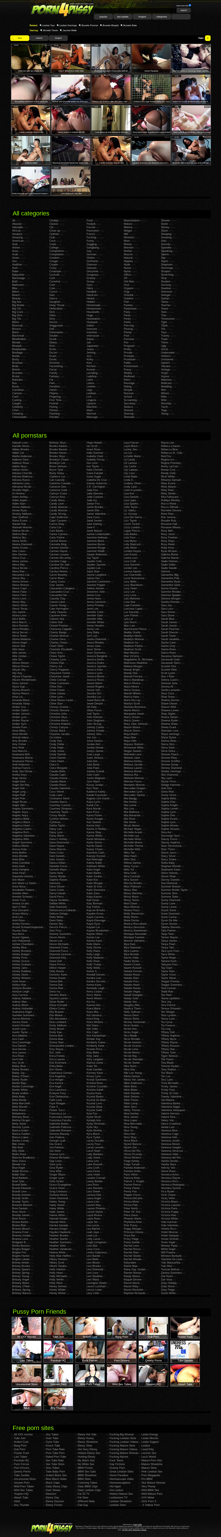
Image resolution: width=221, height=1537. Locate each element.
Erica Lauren (57, 1059)
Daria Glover (57, 886)
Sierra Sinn (167, 744)
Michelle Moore (133, 842)
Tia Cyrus (167, 1022)
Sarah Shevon (169, 632)
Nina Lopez (130, 1120)
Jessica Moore (95, 676)
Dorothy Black (57, 994)
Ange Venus (19, 778)
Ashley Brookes (21, 950)
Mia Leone (130, 805)
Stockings (167, 267)
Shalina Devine (170, 700)
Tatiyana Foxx (169, 964)
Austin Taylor (20, 1032)
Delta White (56, 917)
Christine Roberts (60, 723)
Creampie (55, 271)
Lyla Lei (128, 618)
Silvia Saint (168, 747)
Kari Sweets (94, 822)
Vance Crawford (170, 1123)
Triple (164, 339)
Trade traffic (137, 1524)
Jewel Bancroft (96, 700)
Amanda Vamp (21, 703)
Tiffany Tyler (168, 1052)
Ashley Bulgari (21, 954)
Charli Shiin (56, 645)
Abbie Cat (18, 452)
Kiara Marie (93, 1008)
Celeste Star (56, 618)
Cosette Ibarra (58, 801)
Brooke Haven (57, 452)
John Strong (94, 723)
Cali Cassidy (57, 479)
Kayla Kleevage (96, 920)
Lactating (92, 372)
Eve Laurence (57, 1089)
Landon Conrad (96, 1177)
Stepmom (166, 264)
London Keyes (132, 551)
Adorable (17, 227)
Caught (16, 403)
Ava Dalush (19, 1045)
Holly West (56, 1282)
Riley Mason (168, 486)
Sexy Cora (167, 693)
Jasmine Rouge (96, 547)
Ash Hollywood (21, 940)
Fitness (53, 410)
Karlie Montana (96, 839)
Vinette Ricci (168, 1228)
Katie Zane (93, 893)
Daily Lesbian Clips (89, 1490)
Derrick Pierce (58, 927)
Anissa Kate (19, 849)
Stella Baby (168, 862)
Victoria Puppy (170, 1211)
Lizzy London (132, 527)
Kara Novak (94, 808)
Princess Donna (133, 1232)
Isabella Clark (95, 456)
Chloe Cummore (59, 683)
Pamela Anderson (134, 1167)
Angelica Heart (21, 825)
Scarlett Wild (169, 669)
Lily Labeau (131, 469)
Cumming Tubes (87, 1482)
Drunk (53, 339)
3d (13, 220)
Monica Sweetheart (135, 930)
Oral (126, 284)
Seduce (128, 406)
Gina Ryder (56, 1167)
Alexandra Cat (20, 574)
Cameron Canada (59, 483)
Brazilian (17, 362)
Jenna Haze (94, 598)
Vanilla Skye (168, 1164)
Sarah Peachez (170, 629)
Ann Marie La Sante (24, 883)
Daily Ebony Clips (56, 1486)
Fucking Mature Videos (123, 1449)
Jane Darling (94, 524)
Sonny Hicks (168, 795)
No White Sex (86, 1464)
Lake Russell (94, 1164)
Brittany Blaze (20, 1282)
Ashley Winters (21, 978)
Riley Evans (168, 483)
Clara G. (54, 764)
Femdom (54, 386)
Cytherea (54, 822)
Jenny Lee (93, 629)
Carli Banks (56, 530)
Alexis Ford (19, 595)
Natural (128, 257)
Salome (165, 571)
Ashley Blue (19, 947)
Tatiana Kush (169, 961)
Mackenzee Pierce (135, 629)
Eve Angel (55, 1086)
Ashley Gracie (20, 961)
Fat (51, 379)
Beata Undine (20, 1093)
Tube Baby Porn (55, 1471)
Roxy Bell (167, 530)
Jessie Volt (93, 690)
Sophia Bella (168, 798)
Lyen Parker (131, 615)
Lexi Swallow (94, 1276)
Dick (52, 311)
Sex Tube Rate (55, 1460)
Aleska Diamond (22, 544)
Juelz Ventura (95, 757)
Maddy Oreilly (132, 632)
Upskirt (165, 362)
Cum (52, 278)
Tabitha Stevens (170, 927)
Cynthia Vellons (58, 818)
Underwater (168, 352)
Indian (90, 325)
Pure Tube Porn (55, 1453)
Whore (165, 393)
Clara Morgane (58, 767)
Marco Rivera (132, 683)
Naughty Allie (132, 1005)
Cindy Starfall (57, 754)
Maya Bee (130, 737)
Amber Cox (19, 706)
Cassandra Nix (58, 595)
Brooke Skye (57, 456)
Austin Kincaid (20, 1025)
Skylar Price (168, 781)
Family (53, 372)
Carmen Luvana (58, 554)
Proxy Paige (131, 1238)
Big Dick (17, 315)
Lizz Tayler (130, 520)
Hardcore (92, 295)
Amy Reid (18, 747)
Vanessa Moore (170, 1144)
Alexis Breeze (20, 584)
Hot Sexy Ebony (87, 1449)
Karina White (94, 835)
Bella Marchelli (21, 1103)
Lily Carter (130, 466)
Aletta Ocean (20, 547)
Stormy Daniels (170, 879)
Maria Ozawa (132, 690)
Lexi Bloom (93, 1262)
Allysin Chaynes (22, 676)
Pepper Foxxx (132, 1194)
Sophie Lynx (168, 822)
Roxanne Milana (170, 527)
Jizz (89, 356)
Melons (128, 227)
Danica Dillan (57, 862)
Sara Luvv (167, 608)
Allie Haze (18, 649)
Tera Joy (166, 1001)
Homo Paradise (119, 1475)
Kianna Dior (94, 1005)
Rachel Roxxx (132, 1249)
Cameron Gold (58, 490)
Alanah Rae (19, 524)
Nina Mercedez (133, 1123)
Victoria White (169, 1218)
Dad (51, 295)
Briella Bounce (21, 1245)
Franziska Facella (60, 1120)
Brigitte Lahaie (20, 1259)
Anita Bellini (19, 852)
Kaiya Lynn (93, 801)
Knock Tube (53, 1445)
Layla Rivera (94, 1215)
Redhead (129, 376)
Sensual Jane (169, 683)
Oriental (128, 295)
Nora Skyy (130, 1137)
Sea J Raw (167, 676)
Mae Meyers (131, 652)
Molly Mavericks (134, 913)
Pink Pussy (131, 1225)
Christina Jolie (58, 713)
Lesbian (91, 393)
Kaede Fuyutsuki (97, 795)
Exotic (53, 359)
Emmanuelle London (61, 1045)
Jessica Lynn (94, 673)
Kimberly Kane (95, 1045)
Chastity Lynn (57, 659)
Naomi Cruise (132, 964)
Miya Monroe (131, 906)
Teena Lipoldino (170, 998)
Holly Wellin (56, 1279)
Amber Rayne (20, 720)
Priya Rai (129, 1235)
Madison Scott (132, 649)
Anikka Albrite (20, 845)
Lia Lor (128, 452)
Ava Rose (18, 1055)
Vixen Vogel (168, 1242)
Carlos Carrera (58, 534)
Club (52, 237)
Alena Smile (19, 540)
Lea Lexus (93, 1225)
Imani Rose (93, 449)
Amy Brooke (19, 740)
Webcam (166, 383)
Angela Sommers (22, 808)
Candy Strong (57, 513)
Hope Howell (94, 442)
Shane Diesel (169, 703)
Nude (127, 264)
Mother (128, 251)
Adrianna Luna (20, 483)
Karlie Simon (94, 842)
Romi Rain (167, 513)
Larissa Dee (94, 1194)
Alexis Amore (20, 581)
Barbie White (20, 1089)
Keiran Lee (93, 937)
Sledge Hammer (170, 784)
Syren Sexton (169, 923)
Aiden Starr (19, 503)
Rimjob (128, 389)
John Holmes (94, 717)
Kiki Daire (92, 1025)
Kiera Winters (95, 1022)
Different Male (86, 1501)
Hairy (90, 288)
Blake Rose (19, 1154)
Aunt (15, 267)
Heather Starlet (58, 1238)
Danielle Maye (57, 869)
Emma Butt (56, 1035)
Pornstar (129, 339)
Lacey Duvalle (95, 1140)
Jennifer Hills (94, 618)
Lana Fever (93, 1171)
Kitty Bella (93, 1052)
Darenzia (54, 883)
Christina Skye (58, 717)
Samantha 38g (169, 574)
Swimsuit (166, 291)
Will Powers (168, 1252)
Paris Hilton (131, 1174)
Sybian (165, 298)
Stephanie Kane (170, 869)
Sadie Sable (168, 564)
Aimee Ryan (19, 510)
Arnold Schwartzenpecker (27, 927)
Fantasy (54, 376)
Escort (53, 352)
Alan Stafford (20, 517)
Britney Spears (21, 1269)
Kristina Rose (95, 1083)
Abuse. (144, 1530)
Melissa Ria (131, 774)
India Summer (95, 452)
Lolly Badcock (132, 544)
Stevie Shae (168, 876)
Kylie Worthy (94, 1130)
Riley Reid (167, 490)
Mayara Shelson (133, 744)
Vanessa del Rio (171, 1157)
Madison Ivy (131, 642)
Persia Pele (131, 1205)
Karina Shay (94, 832)
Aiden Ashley (20, 496)
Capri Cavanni (57, 520)
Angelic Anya (20, 812)
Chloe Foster (57, 690)
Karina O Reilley (96, 828)
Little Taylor (131, 507)
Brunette (17, 372)
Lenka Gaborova (96, 1252)
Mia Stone (130, 822)
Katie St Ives (94, 886)
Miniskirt (129, 237)
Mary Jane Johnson (136, 723)
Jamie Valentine (96, 513)
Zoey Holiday (169, 1282)
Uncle (164, 349)
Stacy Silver (168, 856)
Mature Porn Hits (151, 1460)
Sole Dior (166, 788)
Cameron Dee (57, 486)
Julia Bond (93, 764)
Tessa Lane (168, 1018)
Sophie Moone (169, 825)
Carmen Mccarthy (60, 557)
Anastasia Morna (22, 757)
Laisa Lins (93, 1161)
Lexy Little (93, 1293)
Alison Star (18, 645)
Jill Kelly (92, 706)
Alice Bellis (19, 618)
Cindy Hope (56, 747)
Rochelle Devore (171, 510)
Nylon (127, 271)
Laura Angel (94, 1198)
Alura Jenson (20, 683)
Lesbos (145, 1445)
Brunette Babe (130, 25)
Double (53, 335)
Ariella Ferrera (20, 923)
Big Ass (16, 301)
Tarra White (168, 954)
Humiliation (93, 318)
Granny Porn (117, 1467)
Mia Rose (129, 818)
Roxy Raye (167, 540)
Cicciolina (55, 737)
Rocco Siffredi (169, 507)
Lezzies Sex (148, 1453)
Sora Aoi (166, 832)
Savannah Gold (170, 659)
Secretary (130, 403)
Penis (127, 315)
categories (161, 16)
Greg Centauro (58, 1191)
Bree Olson (19, 1211)
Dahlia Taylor (57, 825)
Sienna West (168, 740)
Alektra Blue (19, 534)
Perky (127, 318)
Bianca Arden (20, 1130)
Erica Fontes (57, 1055)
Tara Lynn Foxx (170, 950)
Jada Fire (92, 490)
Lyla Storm (130, 622)
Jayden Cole (94, 561)
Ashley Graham (21, 964)
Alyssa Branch (21, 690)
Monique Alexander (135, 933)
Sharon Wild (168, 706)
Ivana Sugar (94, 476)
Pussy (127, 369)
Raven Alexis (132, 1282)
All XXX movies (23, 1434)
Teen (164, 311)
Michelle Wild (132, 849)
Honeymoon (94, 308)
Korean (91, 369)
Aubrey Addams (21, 998)
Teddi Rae (167, 991)
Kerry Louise (94, 991)
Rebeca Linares (170, 446)
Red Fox (166, 456)
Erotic (52, 349)
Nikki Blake (131, 1089)
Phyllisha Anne (133, 1222)
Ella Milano (56, 1015)
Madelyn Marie (133, 635)
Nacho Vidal (131, 957)
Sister (164, 223)
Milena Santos (132, 862)
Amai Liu (17, 696)
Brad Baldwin (20, 1177)
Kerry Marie (94, 994)
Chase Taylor (57, 656)
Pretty (127, 349)
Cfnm (15, 410)
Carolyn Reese (58, 571)
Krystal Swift (94, 1110)
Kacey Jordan (95, 784)
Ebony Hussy (86, 1438)
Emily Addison (57, 1025)
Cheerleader (19, 417)
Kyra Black (93, 1133)
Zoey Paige (168, 1289)
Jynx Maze (93, 781)
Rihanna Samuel (171, 479)
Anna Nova (18, 886)
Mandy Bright (132, 669)
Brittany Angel (20, 1279)
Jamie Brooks (95, 507)
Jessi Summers (96, 652)
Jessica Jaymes (96, 666)
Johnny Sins (94, 734)
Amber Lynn (19, 717)
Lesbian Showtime (121, 1501)
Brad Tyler (18, 1181)
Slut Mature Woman (153, 1482)
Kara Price (93, 812)
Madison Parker (133, 645)
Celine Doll (55, 622)
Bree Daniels (20, 1208)
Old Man (129, 281)
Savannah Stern (170, 662)
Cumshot (54, 281)
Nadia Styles (131, 961)
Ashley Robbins (21, 971)
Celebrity (17, 406)
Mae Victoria (131, 656)
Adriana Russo (21, 479)
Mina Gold (130, 873)
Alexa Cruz (19, 557)
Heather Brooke (58, 1235)
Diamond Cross (58, 947)
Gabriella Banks (59, 1123)
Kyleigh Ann (94, 1120)
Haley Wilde (56, 1208)
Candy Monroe (58, 510)
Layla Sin (92, 1222)
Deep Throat (56, 305)
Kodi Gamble (94, 1069)
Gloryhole (92, 271)
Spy (163, 257)
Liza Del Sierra (133, 517)
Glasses (92, 267)
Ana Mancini (19, 751)
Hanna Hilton (57, 1215)
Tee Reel (166, 994)
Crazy (53, 267)
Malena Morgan (133, 666)
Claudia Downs (58, 778)
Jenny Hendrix (95, 625)
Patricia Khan (132, 1177)
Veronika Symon (171, 1188)
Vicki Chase (168, 1194)
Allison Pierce (20, 666)
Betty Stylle (19, 1123)
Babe (15, 271)
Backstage (18, 278)
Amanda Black (21, 700)
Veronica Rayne (170, 1177)
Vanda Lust (167, 1127)
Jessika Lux (94, 696)
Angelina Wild (20, 839)
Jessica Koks (95, 669)
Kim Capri (93, 1032)
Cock (52, 240)
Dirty (52, 318)
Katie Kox (92, 879)
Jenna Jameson (96, 601)
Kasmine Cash (95, 852)
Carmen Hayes (58, 551)
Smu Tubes (52, 1467)
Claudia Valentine (59, 788)
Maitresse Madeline (135, 662)
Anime (16, 247)
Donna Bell (55, 981)
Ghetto (91, 257)
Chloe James (57, 693)
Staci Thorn (168, 849)
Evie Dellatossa (58, 1096)
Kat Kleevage (95, 859)
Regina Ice (167, 459)
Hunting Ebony (86, 1456)
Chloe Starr (56, 703)
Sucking (166, 284)
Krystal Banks (95, 1096)
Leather (91, 386)
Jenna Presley (95, 605)
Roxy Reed (167, 544)
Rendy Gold (168, 473)
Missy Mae (130, 889)
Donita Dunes (57, 978)
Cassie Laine (57, 601)
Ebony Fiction (54, 1505)
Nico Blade (130, 1035)
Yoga (164, 410)
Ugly (163, 345)
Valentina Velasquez (173, 1110)
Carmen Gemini (58, 547)
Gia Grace (55, 1144)
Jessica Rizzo (95, 679)
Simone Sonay (169, 764)
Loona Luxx (131, 557)
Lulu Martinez (132, 598)
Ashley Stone (20, 974)
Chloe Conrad (57, 679)
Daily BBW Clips (88, 1486)
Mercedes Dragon (134, 788)
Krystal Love (94, 1103)
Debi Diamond (57, 906)
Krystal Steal (94, 1106)
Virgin (164, 372)
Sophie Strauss (170, 828)
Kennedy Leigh (95, 988)
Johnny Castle (95, 727)
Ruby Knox (167, 547)
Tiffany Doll (168, 1032)
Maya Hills (130, 740)
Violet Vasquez (170, 1235)
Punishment (131, 366)
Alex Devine (19, 554)
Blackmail (18, 335)
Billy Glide (18, 1150)
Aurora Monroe (21, 1018)
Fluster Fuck (21, 1453)
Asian (15, 257)
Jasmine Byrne (96, 544)
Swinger (166, 295)
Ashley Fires (19, 957)
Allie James (19, 652)
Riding (127, 386)
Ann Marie (18, 879)
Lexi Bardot (93, 1255)
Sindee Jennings (171, 771)
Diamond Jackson (60, 954)
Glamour (92, 264)
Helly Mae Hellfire (60, 1255)
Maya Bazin (131, 734)
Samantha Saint (170, 584)
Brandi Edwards (21, 1188)
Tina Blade (167, 1062)
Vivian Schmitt (169, 1238)
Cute (52, 288)
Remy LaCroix (169, 466)
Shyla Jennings (170, 734)
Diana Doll (55, 961)
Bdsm (15, 291)
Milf (126, 234)
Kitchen (91, 366)
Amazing (17, 237)
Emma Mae (56, 1039)
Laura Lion (93, 1201)
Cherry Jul (55, 666)
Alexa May (18, 564)
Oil (125, 278)
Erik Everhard (57, 1062)
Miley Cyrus (131, 866)
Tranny (165, 335)
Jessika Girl (94, 693)
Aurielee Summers (23, 1015)
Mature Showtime (151, 1464)
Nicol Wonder (132, 1039)
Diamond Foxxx (58, 950)
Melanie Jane (132, 757)
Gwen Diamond (58, 1198)
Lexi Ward (93, 1279)
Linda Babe (130, 476)
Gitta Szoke (56, 1181)
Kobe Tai (92, 1066)
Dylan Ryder (56, 1001)
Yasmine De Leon (171, 1259)
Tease (164, 308)
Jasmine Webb (70, 30)
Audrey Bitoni (20, 1005)
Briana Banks (20, 1222)
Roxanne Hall (169, 524)
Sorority (166, 244)
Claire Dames (57, 757)
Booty (15, 359)
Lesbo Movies (149, 1438)
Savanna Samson (171, 656)
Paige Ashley (131, 1161)
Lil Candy (129, 459)
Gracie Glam (57, 1188)
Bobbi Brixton (20, 1171)
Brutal (15, 376)
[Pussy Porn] (62, 20)
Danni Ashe (56, 873)
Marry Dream (132, 717)
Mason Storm (132, 730)
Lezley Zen (130, 449)
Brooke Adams (58, 446)
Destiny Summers (60, 933)
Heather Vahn (57, 1245)
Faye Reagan (57, 1103)
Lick (89, 396)
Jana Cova (93, 517)
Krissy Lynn (94, 1076)
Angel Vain (18, 805)
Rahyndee (130, 1262)
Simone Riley (169, 757)
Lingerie (91, 400)
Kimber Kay (94, 1039)
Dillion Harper (57, 967)
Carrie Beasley (58, 574)
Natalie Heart (132, 984)
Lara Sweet (93, 1191)
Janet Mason (94, 530)
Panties (128, 305)
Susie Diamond (170, 913)
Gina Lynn (55, 1164)
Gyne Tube (52, 1441)
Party (127, 311)
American (18, 240)
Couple (53, 264)
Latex (90, 379)
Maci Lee (129, 625)
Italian (90, 339)
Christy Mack (57, 730)
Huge (90, 315)
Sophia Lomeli (169, 808)
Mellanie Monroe (134, 778)
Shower (165, 220)
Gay (89, 251)
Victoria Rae (168, 1215)
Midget (128, 230)
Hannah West (57, 1222)
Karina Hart (93, 825)
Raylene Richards (134, 1293)
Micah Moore (131, 825)
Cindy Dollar (56, 744)
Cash (15, 396)
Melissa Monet (132, 771)
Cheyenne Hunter (59, 673)
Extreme (54, 362)
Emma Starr (56, 1042)
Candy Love (56, 503)
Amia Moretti (20, 734)
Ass (14, 261)
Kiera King (93, 1018)
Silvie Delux (168, 751)
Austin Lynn (19, 1028)
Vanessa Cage (169, 1133)
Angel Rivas (19, 801)
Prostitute (129, 359)
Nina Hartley (131, 1113)
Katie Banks (94, 873)
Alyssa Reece (20, 693)
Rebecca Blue (169, 449)
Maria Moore (131, 686)
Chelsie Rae (56, 662)
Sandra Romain (170, 601)
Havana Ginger (58, 1228)
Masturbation (131, 220)
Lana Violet (93, 1174)
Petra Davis (131, 1215)
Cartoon (17, 393)
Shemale (129, 417)
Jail (89, 342)
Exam (52, 356)
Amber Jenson (21, 713)
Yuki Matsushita (170, 1262)
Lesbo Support (150, 1441)
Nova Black (131, 1140)
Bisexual (17, 325)
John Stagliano (95, 720)
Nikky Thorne (132, 1110)
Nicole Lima (131, 1049)
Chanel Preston (58, 625)
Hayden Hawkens (60, 1232)
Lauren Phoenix (96, 1208)
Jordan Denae (95, 747)
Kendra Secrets (96, 981)
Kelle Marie (93, 944)
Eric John (55, 1052)
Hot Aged (115, 1486)
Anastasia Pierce (22, 761)
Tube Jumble (21, 1475)
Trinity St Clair (169, 1093)
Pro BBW (147, 1479)
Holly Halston (57, 1269)
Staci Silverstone (171, 845)
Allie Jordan (19, 656)
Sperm (165, 254)
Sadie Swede (169, 568)
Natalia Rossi (132, 974)
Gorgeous (92, 274)
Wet (163, 389)
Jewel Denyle (95, 703)
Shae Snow (168, 696)
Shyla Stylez (168, 737)
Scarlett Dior (168, 666)
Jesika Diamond (96, 639)
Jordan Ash (93, 744)
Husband (92, 322)
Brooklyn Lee (57, 463)
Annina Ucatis (20, 903)
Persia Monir (131, 1201)
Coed (52, 244)
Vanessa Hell (169, 1137)
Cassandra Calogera (61, 588)
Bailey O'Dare (20, 1076)
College (53, 247)
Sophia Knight (169, 805)
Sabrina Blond (169, 554)
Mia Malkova (131, 812)
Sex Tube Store (55, 1464)
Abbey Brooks (20, 449)
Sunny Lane (168, 903)
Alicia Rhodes (20, 629)
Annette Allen (20, 893)
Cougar (53, 261)
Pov (126, 342)
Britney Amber (20, 1262)
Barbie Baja (19, 1083)
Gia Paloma (56, 1147)
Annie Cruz (19, 900)
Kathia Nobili (94, 862)
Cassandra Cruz (59, 591)
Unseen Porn (22, 1482)
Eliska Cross (57, 1008)
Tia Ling (165, 1028)
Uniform (166, 356)
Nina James (131, 1116)
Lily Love (129, 473)
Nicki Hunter (131, 1025)
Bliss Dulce (19, 1161)
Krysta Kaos (94, 1093)
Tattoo (164, 301)
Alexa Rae (18, 571)
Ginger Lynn (56, 1177)
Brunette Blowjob (111, 25)
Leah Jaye (93, 1232)
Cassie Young (57, 605)
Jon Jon (91, 737)
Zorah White (168, 1293)
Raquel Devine (132, 1279)
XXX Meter (148, 1497)
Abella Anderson (22, 456)
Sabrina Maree (170, 557)
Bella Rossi (19, 1110)
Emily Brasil (56, 1028)
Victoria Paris (169, 1208)
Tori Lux (166, 1076)
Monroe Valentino (134, 940)
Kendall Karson (96, 974)
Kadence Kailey (96, 791)
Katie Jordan (94, 876)
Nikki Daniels (132, 1093)
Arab (15, 254)
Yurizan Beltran (170, 1269)
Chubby (54, 220)
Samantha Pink (170, 578)
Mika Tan (129, 852)
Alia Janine (18, 612)
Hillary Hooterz (58, 1259)
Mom (127, 240)
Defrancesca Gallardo (62, 910)
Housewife (93, 311)
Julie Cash (93, 774)
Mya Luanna (131, 950)
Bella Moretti (19, 1106)
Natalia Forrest (133, 971)
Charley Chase (58, 642)
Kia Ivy (91, 1001)
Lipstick (91, 403)
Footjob (91, 223)
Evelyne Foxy (57, 1093)
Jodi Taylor (93, 713)
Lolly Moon (130, 547)
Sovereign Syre (170, 835)
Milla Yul (129, 869)
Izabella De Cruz (97, 479)
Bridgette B (19, 1242)
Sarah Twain (168, 635)
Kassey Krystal (96, 856)
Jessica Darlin (95, 659)
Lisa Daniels (131, 496)
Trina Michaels (170, 1083)
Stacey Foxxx (169, 839)
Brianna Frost (20, 1232)
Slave (164, 230)
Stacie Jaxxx (169, 852)
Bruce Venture (57, 466)
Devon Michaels (59, 944)
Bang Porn (20, 1445)
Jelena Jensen (95, 588)
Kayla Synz (93, 923)
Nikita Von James (134, 1079)
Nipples (128, 261)
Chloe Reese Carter (61, 700)
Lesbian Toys (48, 25)
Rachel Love (131, 1245)
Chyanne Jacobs (59, 734)
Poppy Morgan (132, 1228)
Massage (92, 417)
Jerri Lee (92, 635)
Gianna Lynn (56, 1154)
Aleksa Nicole (20, 530)
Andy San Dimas (22, 771)
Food (90, 220)
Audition (17, 264)
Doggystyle (56, 325)
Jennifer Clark (95, 612)
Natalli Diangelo (133, 994)
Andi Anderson (21, 764)
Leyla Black (131, 446)
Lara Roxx (93, 1184)
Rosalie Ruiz (168, 520)
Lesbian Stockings (68, 25)
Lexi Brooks (94, 1266)
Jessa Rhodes (95, 642)
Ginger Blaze (57, 1174)
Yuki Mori (166, 1266)
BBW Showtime (87, 1475)
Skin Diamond (169, 774)
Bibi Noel (17, 1147)
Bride (15, 366)
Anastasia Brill (21, 754)
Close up (54, 230)
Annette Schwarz (22, 896)
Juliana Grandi (95, 771)
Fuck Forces (21, 1464)
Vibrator (166, 366)
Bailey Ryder (20, 1079)
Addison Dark (20, 459)
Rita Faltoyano (169, 496)
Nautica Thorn (132, 1008)
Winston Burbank (171, 1255)
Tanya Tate (167, 947)
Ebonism (51, 1493)
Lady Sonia (93, 1157)
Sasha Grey (168, 645)
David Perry (56, 896)
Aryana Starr (20, 930)
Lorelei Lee (130, 568)
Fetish (53, 389)
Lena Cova (93, 1249)
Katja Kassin (94, 896)
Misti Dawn (130, 903)
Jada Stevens (95, 493)
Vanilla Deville (169, 1161)
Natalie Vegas (132, 991)
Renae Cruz (168, 469)
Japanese (92, 345)
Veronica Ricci (169, 1181)
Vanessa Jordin (170, 1140)
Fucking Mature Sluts (122, 1445)
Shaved (128, 410)
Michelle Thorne (50, 30)
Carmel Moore (57, 540)
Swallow (166, 288)
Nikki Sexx (130, 1106)
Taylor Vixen (168, 974)
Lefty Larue (93, 1238)
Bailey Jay (18, 1072)
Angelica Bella (20, 818)
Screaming (130, 400)
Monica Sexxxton (134, 927)
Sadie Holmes (169, 561)
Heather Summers (60, 1242)
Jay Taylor (93, 557)
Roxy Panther (169, 537)
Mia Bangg (130, 798)
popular (103, 16)
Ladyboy (92, 376)
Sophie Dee (168, 815)
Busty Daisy (56, 473)
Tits (163, 328)
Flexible (54, 417)
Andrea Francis (21, 767)
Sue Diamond (169, 883)
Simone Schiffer (170, 761)
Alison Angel (19, 642)
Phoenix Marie (132, 1218)
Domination (56, 332)
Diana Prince (57, 964)
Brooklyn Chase (59, 459)
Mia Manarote (132, 815)
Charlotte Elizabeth (60, 649)
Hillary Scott (56, 1262)
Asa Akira (18, 933)
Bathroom (18, 284)
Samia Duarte (169, 588)
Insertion (92, 332)
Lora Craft (130, 561)
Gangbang (93, 247)
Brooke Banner (58, 449)
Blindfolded (18, 339)
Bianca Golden (21, 1133)
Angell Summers (22, 842)
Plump (127, 332)
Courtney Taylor (58, 812)
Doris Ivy (54, 991)
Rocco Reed (168, 503)
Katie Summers (96, 889)
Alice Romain (20, 625)
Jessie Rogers (95, 686)
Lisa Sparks (131, 503)
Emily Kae (55, 1032)
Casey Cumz (57, 581)
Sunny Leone (169, 906)
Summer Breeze (171, 886)
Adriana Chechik (22, 473)
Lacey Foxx (94, 1144)
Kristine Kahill (95, 1089)
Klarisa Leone (95, 1062)
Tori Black (167, 1072)
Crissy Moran (57, 815)
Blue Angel (18, 1167)
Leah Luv (92, 1235)
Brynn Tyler (56, 469)
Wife (163, 396)
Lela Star (92, 1245)
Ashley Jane (19, 967)
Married (91, 413)
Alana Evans (19, 520)
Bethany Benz (20, 1116)
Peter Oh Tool (132, 1211)
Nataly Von (130, 1001)
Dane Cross (56, 852)
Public (127, 362)
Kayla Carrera (95, 917)
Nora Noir (129, 1133)
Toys (164, 332)
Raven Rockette (133, 1289)
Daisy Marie (56, 835)
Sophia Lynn (168, 812)
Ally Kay (17, 673)
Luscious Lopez (133, 608)
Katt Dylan (93, 900)
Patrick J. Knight (134, 1181)
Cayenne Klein (58, 615)
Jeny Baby (93, 632)
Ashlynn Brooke (21, 988)
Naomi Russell (132, 967)
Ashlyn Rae (19, 984)
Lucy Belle (130, 581)
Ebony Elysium (55, 1501)
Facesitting (56, 366)
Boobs (16, 356)
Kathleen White (96, 866)
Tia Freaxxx (168, 1025)
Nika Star (129, 1069)
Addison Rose (20, 463)
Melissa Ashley (133, 761)
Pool (126, 335)
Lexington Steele (97, 1282)
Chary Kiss (56, 652)
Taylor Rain (168, 971)
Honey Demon (57, 1286)
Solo (163, 240)
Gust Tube (52, 1438)
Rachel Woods (132, 1259)
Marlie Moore (132, 710)
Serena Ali (167, 686)
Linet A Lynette (132, 490)
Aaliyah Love (20, 442)
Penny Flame (132, 1188)
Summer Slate (169, 896)
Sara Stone (167, 615)
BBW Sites (84, 1479)
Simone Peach (169, 754)
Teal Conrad (168, 988)
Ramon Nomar (132, 1272)
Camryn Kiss (57, 496)
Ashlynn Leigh (20, 991)
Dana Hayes (56, 845)
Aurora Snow (20, 1022)
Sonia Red (167, 791)
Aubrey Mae (19, 1001)
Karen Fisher (94, 815)
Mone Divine (131, 920)
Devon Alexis (57, 937)
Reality (128, 372)
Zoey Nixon (168, 1286)
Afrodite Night (20, 490)
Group (90, 281)
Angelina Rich (20, 832)
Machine (92, 406)
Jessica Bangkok (97, 656)
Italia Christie (95, 469)
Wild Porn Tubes (24, 1486)
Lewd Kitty (147, 1449)
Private (128, 352)
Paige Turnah (132, 1164)
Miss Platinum (132, 886)
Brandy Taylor (20, 1201)
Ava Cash (18, 1039)
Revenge (129, 383)
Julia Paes (93, 767)
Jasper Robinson (97, 554)
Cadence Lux (57, 476)
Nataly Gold (131, 998)
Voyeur (165, 376)
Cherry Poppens (59, 669)
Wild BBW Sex (150, 1490)
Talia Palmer (168, 930)
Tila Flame (167, 1059)
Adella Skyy (19, 466)
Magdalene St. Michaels (138, 659)
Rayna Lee (167, 442)
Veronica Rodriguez (173, 1184)
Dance (53, 298)
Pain (126, 301)
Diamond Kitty (57, 957)
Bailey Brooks (20, 1069)
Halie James (56, 1211)
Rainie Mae (130, 1266)
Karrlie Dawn (94, 845)
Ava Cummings (21, 1042)
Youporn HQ (21, 1493)
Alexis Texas (20, 608)
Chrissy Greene (58, 706)
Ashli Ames (19, 981)
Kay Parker (93, 906)
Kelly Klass (93, 950)
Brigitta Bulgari (21, 1249)
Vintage (165, 369)
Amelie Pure (19, 727)
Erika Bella (55, 1066)
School (128, 396)
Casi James (56, 584)
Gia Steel (55, 1150)
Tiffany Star (168, 1049)
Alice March (19, 622)
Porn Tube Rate (55, 1449)
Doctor (53, 322)
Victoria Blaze (169, 1201)
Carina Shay (56, 524)
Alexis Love (19, 598)
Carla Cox (55, 527)
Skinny (165, 227)
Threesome (168, 318)
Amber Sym (19, 723)
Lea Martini (93, 1228)
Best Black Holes (56, 1479)
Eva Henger (56, 1079)
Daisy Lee (55, 828)
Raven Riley (131, 1286)
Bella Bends (19, 1100)
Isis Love (92, 463)
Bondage (17, 352)
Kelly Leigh (93, 954)
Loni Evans (130, 554)
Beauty (16, 298)
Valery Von (167, 1120)
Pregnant (129, 345)
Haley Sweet (57, 1205)
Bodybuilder (19, 349)
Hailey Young (57, 1201)
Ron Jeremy (168, 517)
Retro (127, 379)
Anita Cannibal (21, 862)
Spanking (166, 251)
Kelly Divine (94, 947)
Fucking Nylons (119, 1456)
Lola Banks (130, 534)
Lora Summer (132, 564)
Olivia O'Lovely (133, 1154)
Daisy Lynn (56, 832)
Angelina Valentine (23, 835)
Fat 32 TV (83, 1493)
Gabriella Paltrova (60, 1127)
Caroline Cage (57, 561)
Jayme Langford (96, 574)
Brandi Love (19, 1191)
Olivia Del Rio (132, 1150)
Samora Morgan (170, 598)
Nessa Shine (131, 1018)
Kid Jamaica (94, 1015)
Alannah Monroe (22, 527)
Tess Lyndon (168, 1015)
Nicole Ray (130, 1055)
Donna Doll (56, 984)
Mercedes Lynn (133, 791)
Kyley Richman (96, 1123)
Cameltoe (18, 389)
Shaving (128, 413)
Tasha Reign (168, 957)
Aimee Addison (21, 507)
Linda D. (129, 479)
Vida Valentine (169, 1225)
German (91, 254)
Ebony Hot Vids (87, 1434)
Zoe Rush (167, 1276)
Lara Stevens (95, 1188)
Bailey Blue (19, 1066)
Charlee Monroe (59, 635)
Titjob (164, 325)
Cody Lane (55, 795)
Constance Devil (59, 798)
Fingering (55, 396)
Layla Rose (93, 1218)
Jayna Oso (93, 578)
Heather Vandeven (60, 1249)
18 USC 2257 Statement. (131, 1530)
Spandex (166, 247)
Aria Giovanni (20, 910)
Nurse (127, 267)
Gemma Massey (59, 1133)
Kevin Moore (94, 998)
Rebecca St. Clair (171, 452)
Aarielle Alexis (20, 446)
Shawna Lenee (170, 710)
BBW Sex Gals (87, 1471)
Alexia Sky (18, 578)
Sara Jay (166, 605)
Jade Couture (95, 496)
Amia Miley (19, 730)
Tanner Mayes (169, 937)
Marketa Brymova (134, 706)
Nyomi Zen (130, 1147)
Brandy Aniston (21, 1194)
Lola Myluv (130, 540)
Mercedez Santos (134, 795)
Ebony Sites (85, 1445)
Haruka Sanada (58, 1225)
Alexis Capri (19, 588)
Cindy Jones (56, 751)
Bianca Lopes (20, 1137)
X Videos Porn (151, 1505)
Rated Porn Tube (56, 1456)
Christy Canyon (58, 727)
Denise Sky (56, 923)
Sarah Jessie (169, 625)
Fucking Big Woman (122, 1434)
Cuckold (54, 274)
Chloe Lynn (56, 696)
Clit (51, 227)
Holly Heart (56, 1272)
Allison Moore (20, 662)
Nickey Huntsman (134, 1022)
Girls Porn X (148, 1501)
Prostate (129, 356)
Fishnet (53, 403)
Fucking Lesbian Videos (124, 1441)
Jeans (90, 349)
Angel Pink (18, 798)
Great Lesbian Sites (121, 1471)
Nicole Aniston (132, 1042)
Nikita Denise (132, 1076)
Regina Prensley (171, 463)
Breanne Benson (22, 1205)
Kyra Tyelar (93, 1137)
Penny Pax (130, 1191)
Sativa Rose (168, 652)
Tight (164, 322)
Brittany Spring (21, 1289)
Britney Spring (20, 1272)
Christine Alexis (58, 720)
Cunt (52, 284)
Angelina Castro (21, 828)
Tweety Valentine (171, 1096)
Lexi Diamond (95, 1269)
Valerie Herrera (170, 1113)
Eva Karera (56, 1083)
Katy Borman (94, 903)
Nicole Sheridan (133, 1059)
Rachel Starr (131, 1252)
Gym (89, 284)
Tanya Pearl (168, 944)
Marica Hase (131, 696)
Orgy (127, 291)
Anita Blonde (19, 856)
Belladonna (18, 1113)
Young (164, 413)
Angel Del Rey (20, 784)
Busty (15, 386)
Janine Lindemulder (98, 534)
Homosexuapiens (120, 1482)
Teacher (166, 305)
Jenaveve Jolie (96, 591)
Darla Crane (56, 889)
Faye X (53, 1106)
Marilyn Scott (132, 703)
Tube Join (20, 1438)
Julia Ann (92, 761)
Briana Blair (19, 1225)
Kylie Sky (92, 1127)
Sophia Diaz (168, 801)
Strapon (165, 271)
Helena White (57, 1252)
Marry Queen (132, 720)
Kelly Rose (93, 961)
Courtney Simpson (60, 808)
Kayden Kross (95, 913)
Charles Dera (57, 639)
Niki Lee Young (133, 1072)
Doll (51, 328)
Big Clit (16, 308)
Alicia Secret (20, 632)
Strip (164, 278)
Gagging (92, 244)
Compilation (56, 254)
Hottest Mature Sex (121, 1493)
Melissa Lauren (133, 767)
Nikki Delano (131, 1096)
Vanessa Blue (169, 1130)
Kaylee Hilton (95, 933)
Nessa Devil (131, 1015)
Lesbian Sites (118, 1505)
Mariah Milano (132, 693)
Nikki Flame (131, 1100)
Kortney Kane (95, 1072)
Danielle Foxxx (58, 866)
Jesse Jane (93, 645)
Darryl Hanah (57, 893)
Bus (14, 383)
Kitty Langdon (95, 1059)
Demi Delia (56, 920)
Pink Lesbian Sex (151, 1471)
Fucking (91, 237)
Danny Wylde (57, 876)
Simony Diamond (171, 767)
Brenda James (21, 1215)
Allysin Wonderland (23, 679)
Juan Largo (93, 754)
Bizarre (16, 328)
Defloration (55, 308)
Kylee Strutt (94, 1116)
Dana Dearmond (59, 842)
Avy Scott (18, 1062)
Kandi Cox (93, 805)
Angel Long (19, 791)
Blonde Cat (18, 1164)
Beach (16, 295)
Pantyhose (130, 308)
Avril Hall (17, 1059)
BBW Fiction (85, 1467)
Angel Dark (19, 781)
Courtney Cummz (60, 805)
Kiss (89, 362)
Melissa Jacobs (133, 764)
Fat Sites (83, 1497)
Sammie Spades (171, 595)
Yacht (164, 406)
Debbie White (57, 903)
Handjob (91, 291)
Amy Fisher (19, 744)
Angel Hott (18, 788)
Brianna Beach (21, 1228)
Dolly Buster (56, 971)
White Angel (168, 1249)
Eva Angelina (57, 1076)
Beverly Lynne (20, 1127)
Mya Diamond (132, 947)
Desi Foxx (55, 930)
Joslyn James (95, 751)
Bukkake (17, 379)
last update (122, 16)
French (91, 234)
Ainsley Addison (21, 513)
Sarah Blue (167, 618)
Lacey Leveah (95, 1147)
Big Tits (16, 318)
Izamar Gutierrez (97, 483)
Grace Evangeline (60, 1184)
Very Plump (148, 1486)
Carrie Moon (56, 578)
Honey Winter (57, 1293)
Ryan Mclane (169, 551)
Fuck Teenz (116, 1460)
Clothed (54, 234)
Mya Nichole (131, 954)
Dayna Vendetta (58, 900)
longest (142, 16)
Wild (163, 400)
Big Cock (17, 311)
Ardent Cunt (21, 1441)
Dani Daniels (57, 856)
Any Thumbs (21, 1505)
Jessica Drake (95, 662)
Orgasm (128, 288)
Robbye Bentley (170, 500)
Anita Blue (18, 859)
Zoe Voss (166, 1279)
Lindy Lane (130, 486)
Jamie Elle (93, 510)
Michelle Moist (132, 839)
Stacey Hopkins (170, 842)
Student (165, 281)
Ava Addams (19, 1035)
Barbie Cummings (23, 1086)
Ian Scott (92, 446)
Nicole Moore (132, 1052)
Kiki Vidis (92, 1028)
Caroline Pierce (58, 568)
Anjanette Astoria (22, 876)
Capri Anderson (58, 517)
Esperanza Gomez (60, 1072)
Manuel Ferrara (133, 676)
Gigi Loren (55, 1161)
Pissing (128, 328)
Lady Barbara (95, 1154)
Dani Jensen (56, 859)
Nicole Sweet (132, 1062)
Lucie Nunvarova (134, 578)
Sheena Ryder (169, 720)
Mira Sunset (131, 879)
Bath (15, 281)
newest (39, 38)
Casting (16, 400)
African (16, 230)
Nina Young (130, 1127)
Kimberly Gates (96, 1042)
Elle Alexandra (58, 1018)
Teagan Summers (171, 984)
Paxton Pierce (132, 1184)
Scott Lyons (168, 673)
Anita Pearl (18, 873)
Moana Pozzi (131, 910)
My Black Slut (86, 1460)
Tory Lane (167, 1079)
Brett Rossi (19, 1218)
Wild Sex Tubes (23, 1490)
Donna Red (56, 988)
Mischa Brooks (133, 883)
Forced (91, 227)
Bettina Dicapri (21, 1120)
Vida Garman (169, 1222)
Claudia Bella (57, 771)
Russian (129, 393)
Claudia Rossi (57, 784)
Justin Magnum (96, 778)
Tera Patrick (168, 1005)
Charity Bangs (57, 632)
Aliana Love (19, 615)
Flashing (54, 413)
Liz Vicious (130, 513)
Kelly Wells (93, 967)
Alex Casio (18, 551)
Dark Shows (53, 1490)
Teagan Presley (170, 981)
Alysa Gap (18, 686)
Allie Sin (17, 659)
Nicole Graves (132, 1045)
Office (127, 274)
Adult (17, 1501)
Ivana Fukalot (95, 473)
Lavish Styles (95, 1211)
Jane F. (91, 527)
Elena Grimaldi (58, 1005)
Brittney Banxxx (21, 1293)
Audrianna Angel (22, 1011)
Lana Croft (93, 1167)
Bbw (14, 288)
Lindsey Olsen (132, 483)
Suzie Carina (169, 917)
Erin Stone (55, 1069)
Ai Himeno (18, 493)
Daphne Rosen (58, 879)
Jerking (91, 352)
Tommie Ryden (170, 1066)
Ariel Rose (18, 920)
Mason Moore (132, 727)
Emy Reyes (56, 1049)
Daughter (54, 301)
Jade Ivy (92, 500)
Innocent (92, 328)
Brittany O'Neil (21, 1286)
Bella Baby (18, 1096)
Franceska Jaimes (60, 1116)
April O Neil (19, 906)
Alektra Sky (19, 537)
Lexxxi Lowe (94, 1289)
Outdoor (128, 298)
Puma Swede (132, 1242)
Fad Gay (83, 1505)
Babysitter (18, 274)
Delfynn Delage (58, 913)
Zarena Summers (171, 1272)
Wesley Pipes (169, 1245)
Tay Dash (166, 967)
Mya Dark (130, 944)
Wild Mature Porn (151, 1493)
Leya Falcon (131, 442)
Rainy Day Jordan (134, 1269)
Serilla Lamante (170, 690)
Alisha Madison (21, 639)
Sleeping (166, 234)
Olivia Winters (132, 1157)
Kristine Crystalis (97, 1086)
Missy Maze (131, 896)
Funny (90, 240)
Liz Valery (130, 510)
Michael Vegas (132, 828)
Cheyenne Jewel (59, 676)
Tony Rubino (168, 1069)
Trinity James (169, 1086)
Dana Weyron (57, 849)
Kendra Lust (94, 978)
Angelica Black (21, 822)
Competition (56, 251)
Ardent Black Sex (56, 1475)
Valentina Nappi (170, 1106)
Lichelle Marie (132, 456)
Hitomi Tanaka (57, 1266)
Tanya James (169, 940)
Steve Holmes (169, 873)
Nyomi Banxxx (132, 1144)
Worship (166, 403)
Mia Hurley (130, 801)
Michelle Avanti (133, 832)
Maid (89, 410)
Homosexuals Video (122, 1479)
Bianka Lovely (20, 1140)
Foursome (93, 230)
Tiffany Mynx (169, 1039)
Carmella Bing (57, 544)
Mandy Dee (131, 673)
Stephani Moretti (171, 866)
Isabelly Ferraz (96, 459)
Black (15, 332)
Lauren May (94, 1205)
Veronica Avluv (170, 1174)
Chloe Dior (55, 686)
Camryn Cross (58, 493)
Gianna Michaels (59, 1157)
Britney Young (20, 1276)
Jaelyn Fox (93, 503)
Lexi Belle (92, 1259)
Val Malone (167, 1100)
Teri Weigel (167, 1011)
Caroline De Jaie (59, 564)
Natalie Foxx (131, 981)
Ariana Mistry (20, 913)
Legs (89, 389)
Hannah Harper (58, 1218)
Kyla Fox (92, 1113)
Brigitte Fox (19, 1252)
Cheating (17, 413)
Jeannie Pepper (96, 584)
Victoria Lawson (170, 1205)
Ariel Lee (17, 917)
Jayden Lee (93, 568)
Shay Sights (168, 713)
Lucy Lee (129, 591)
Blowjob (17, 345)
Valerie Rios (168, 1116)
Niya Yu (128, 1130)
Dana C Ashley (58, 839)
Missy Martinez (133, 893)
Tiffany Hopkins (170, 1035)
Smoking (166, 237)
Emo (52, 345)
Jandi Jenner (94, 520)
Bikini (15, 322)
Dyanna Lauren (58, 998)
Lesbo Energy (149, 1434)
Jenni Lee (92, 608)
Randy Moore (132, 1276)
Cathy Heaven (57, 612)
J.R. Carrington (96, 486)
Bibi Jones (18, 1144)
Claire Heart (56, 761)
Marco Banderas (134, 679)
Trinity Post (168, 1089)
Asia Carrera (20, 994)
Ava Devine (19, 1049)
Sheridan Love (169, 730)
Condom (54, 257)
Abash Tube (21, 1497)
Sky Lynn (166, 778)
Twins (164, 342)
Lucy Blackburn (133, 584)
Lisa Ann (129, 493)
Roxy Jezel (168, 534)
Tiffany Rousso (170, 1045)
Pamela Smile (132, 1171)
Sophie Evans (169, 818)
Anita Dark (18, 866)
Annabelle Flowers (23, 889)
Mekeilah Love (132, 754)
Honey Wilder (57, 1289)
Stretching (167, 274)
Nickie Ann (130, 1028)
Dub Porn (19, 1449)
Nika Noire (130, 1066)
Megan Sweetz (133, 751)
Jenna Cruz (93, 595)
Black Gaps (53, 1482)
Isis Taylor (93, 466)
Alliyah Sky (19, 669)
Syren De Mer (169, 920)
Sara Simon (168, 612)
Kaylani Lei (93, 927)
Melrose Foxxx (133, 781)
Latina (90, 383)
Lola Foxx (130, 537)
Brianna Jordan (21, 1235)
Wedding (166, 386)
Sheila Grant (168, 727)
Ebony (53, 342)
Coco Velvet (56, 791)
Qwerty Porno (22, 1471)
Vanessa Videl (169, 1154)
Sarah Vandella (170, 639)
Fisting (53, 406)
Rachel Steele (132, 1255)
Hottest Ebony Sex (89, 1453)
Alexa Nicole (19, 568)
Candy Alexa (57, 500)
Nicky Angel (131, 1032)
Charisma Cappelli (60, 629)
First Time (55, 400)
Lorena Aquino (132, 571)
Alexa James (20, 561)
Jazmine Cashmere (98, 581)
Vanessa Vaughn (171, 1147)
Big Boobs (18, 305)
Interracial (93, 335)
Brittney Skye (57, 442)
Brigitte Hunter (21, 1255)
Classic (53, 223)
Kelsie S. (92, 971)
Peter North (131, 1208)
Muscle (128, 254)
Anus (15, 251)
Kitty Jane (93, 1055)
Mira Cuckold (132, 876)
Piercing (129, 325)
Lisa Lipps (130, 500)
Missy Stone (131, 900)
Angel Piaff (18, 795)
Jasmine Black (95, 540)
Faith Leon (55, 1100)
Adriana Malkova (22, 476)
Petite (127, 322)
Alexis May (19, 601)
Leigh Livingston (96, 1242)
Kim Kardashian (96, 1035)
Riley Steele (168, 493)
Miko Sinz (130, 859)
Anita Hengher (20, 869)
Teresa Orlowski (171, 1008)
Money (128, 244)
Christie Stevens (59, 710)
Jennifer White (95, 622)
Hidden (91, 301)
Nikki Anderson (133, 1083)
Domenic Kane (58, 974)
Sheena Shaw (169, 723)
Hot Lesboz (116, 1490)
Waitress (166, 379)
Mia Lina (129, 808)
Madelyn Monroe (134, 639)
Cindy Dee (55, 740)
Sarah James (169, 622)
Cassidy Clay (57, 598)
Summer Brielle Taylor (174, 889)
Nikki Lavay (131, 1103)
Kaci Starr (93, 788)
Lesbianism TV (118, 1497)
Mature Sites (149, 1467)
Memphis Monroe (134, 784)
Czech (53, 291)
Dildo (52, 315)
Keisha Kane (94, 940)
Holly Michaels (58, 1276)
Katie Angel (93, 869)
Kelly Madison (95, 957)
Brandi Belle (19, 1184)
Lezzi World (148, 1456)
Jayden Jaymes (96, 564)
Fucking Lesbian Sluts (123, 1438)
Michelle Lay (131, 835)
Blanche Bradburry (23, 1157)
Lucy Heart (130, 588)
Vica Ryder (167, 1191)
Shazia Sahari (169, 717)
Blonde (16, 342)
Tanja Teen (167, 933)
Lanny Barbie (94, 1181)
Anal (14, 244)
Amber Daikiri (20, 710)
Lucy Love (130, 595)
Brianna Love (20, 1238)
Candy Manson (58, 507)
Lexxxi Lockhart (96, 1286)
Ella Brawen (56, 1011)
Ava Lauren (19, 1052)
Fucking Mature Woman (124, 1453)
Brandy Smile (20, 1198)
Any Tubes (52, 1434)
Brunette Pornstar (90, 25)
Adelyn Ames (20, 469)
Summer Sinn (169, 893)
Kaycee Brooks (96, 910)
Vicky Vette (168, 1198)
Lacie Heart (93, 1150)
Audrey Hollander (22, 1008)
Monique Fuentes (134, 937)
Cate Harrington (58, 608)
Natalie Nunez (132, 988)
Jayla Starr (93, 571)
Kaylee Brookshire (98, 930)
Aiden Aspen (19, 500)
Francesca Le (57, 1113)
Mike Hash (130, 856)
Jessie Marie (94, 683)
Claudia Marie (57, 781)
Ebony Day (52, 1497)
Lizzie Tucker (132, 524)
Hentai (90, 298)
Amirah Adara (20, 737)
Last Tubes (20, 1456)
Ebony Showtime (88, 1441)
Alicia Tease (19, 635)
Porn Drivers (21, 1467)
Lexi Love (92, 1272)
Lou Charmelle (132, 574)
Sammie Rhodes (171, 591)
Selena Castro (169, 679)
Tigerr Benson (169, 1055)
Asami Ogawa (20, 937)
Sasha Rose (168, 649)
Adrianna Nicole (21, 486)
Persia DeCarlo (133, 1198)
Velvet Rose (168, 1171)
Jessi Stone (94, 649)
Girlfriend (92, 261)
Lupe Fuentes (132, 605)
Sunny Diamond (170, 900)
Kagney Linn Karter (98, 798)
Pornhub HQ (21, 1460)
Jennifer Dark (95, 615)
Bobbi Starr (19, 1174)
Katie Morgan (95, 883)
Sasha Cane (168, 642)
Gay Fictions (117, 1464)
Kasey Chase (95, 849)
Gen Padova (56, 1137)
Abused (16, 223)
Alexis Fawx (19, 591)
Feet (52, 383)
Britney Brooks (21, 1266)
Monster (129, 247)
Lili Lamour (130, 463)
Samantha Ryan (170, 581)
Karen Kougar (95, 818)
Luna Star (129, 601)
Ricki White (168, 476)
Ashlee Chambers (23, 944)
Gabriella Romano (60, 1130)
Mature (128, 223)
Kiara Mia (92, 1011)
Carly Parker (57, 537)
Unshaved (167, 359)
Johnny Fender (96, 730)
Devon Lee (55, 940)
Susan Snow (168, 910)
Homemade (93, 305)
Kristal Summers (97, 1079)
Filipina (53, 393)
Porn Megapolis (150, 1475)
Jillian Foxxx (94, 710)
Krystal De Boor (96, 1100)
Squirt (164, 261)
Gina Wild (55, 1171)
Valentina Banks (170, 1103)
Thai (163, 315)
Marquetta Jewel (134, 713)
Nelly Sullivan (132, 1011)
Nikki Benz (130, 1086)
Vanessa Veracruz (172, 1150)
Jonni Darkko (95, 740)
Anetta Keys (19, 774)
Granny (91, 278)
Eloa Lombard (57, 1022)
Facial (53, 369)
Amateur (17, 234)
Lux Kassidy (131, 612)
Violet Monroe (169, 1232)
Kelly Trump (94, 964)
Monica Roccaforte (135, 923)
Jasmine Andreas (97, 537)
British (16, 369)
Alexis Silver (19, 605)
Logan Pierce (132, 530)
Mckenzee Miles (134, 747)
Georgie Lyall (57, 1140)
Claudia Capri (57, 774)
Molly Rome (131, 917)
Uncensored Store (25, 1479)
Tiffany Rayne (169, 1042)
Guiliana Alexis (58, 1194)
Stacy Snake (168, 859)
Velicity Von (168, 1167)
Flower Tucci (57, 1110)
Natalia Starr (131, 978)
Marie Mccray (132, 700)
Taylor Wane (168, 978)
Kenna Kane (94, 984)
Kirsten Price (94, 1049)
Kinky (90, 359)
